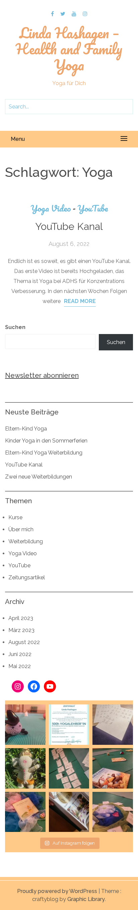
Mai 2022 (19, 666)
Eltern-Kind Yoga (26, 428)
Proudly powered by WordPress (57, 891)
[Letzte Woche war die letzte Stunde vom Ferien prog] (69, 768)
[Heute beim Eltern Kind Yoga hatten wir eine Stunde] (112, 768)
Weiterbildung (25, 541)
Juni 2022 (19, 654)
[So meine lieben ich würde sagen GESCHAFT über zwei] (69, 724)
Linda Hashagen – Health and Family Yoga (69, 49)
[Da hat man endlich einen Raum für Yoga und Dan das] (112, 812)
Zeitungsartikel (26, 577)
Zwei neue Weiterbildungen (38, 477)
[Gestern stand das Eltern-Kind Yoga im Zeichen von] (25, 724)
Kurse (15, 517)
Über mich (20, 529)
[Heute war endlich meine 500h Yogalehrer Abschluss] (112, 724)
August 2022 (24, 642)
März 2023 (21, 630)
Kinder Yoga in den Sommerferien (46, 440)
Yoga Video (53, 208)
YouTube (92, 208)
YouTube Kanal (69, 226)
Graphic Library (86, 899)
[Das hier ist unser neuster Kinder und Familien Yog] (25, 768)
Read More (80, 301)
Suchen (15, 327)
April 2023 (20, 618)
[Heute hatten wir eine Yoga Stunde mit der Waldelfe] (25, 812)
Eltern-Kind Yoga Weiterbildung (43, 452)
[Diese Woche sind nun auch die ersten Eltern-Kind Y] (69, 812)
